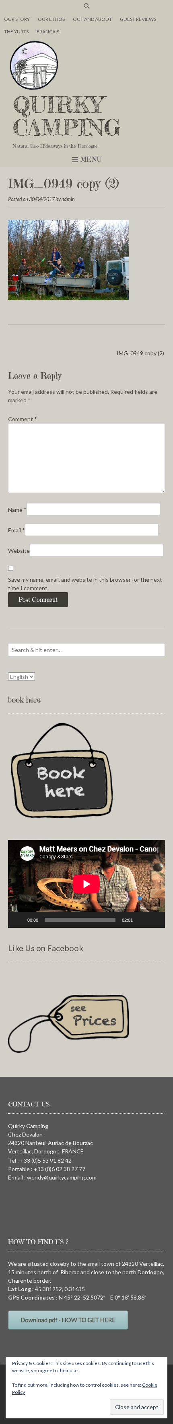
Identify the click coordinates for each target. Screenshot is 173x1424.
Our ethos (51, 19)
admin (68, 199)
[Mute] (142, 920)
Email (16, 530)
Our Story (17, 19)
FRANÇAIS (48, 32)
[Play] (18, 920)
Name (17, 509)
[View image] (68, 298)
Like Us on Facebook (45, 948)
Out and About (92, 19)
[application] (86, 884)
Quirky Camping (67, 116)
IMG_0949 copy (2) (140, 353)
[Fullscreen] (154, 920)
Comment (22, 419)
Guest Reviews (138, 19)
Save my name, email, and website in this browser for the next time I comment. (85, 583)
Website (19, 550)
